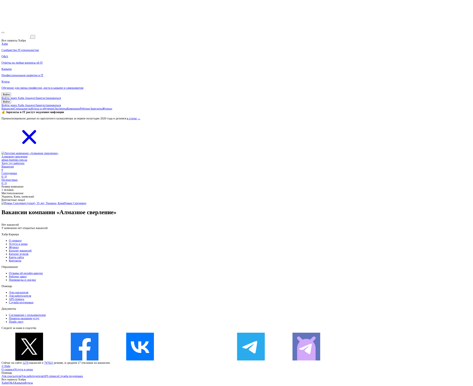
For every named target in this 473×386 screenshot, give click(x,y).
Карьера (20, 382)
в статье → (133, 118)
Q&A (11, 382)
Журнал (107, 108)
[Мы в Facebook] (84, 359)
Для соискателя (18, 292)
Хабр (4, 382)
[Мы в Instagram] (195, 359)
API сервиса (16, 299)
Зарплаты (96, 108)
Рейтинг (85, 108)
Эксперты (60, 108)
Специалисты (22, 108)
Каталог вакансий (20, 250)
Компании (73, 108)
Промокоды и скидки (22, 279)
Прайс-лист (16, 321)
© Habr (5, 366)
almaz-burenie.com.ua (14, 159)
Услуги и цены (18, 243)
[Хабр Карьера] (15, 36)
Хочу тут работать (12, 163)
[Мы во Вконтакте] (140, 359)
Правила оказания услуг (24, 318)
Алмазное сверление (14, 156)
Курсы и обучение (42, 108)
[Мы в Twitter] (29, 359)
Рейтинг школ (18, 276)
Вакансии (7, 108)
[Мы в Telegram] (251, 359)
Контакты (15, 260)
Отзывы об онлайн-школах (26, 273)
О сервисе (15, 240)
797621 (48, 362)
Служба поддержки (21, 302)
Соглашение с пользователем (27, 315)
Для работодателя (20, 295)
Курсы (29, 382)
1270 (25, 362)
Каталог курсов (18, 253)
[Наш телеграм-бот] (306, 359)
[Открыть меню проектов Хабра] (2, 32)
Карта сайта (16, 257)
